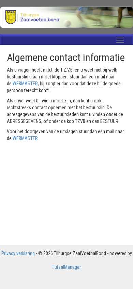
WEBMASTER (25, 83)
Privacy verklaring (18, 253)
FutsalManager (67, 267)
